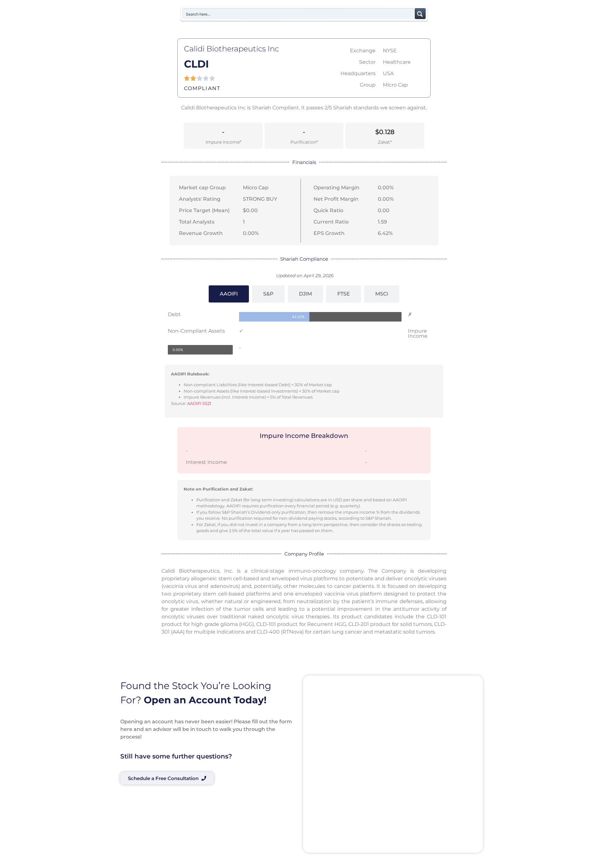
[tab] (229, 294)
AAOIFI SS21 (199, 403)
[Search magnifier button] (420, 13)
